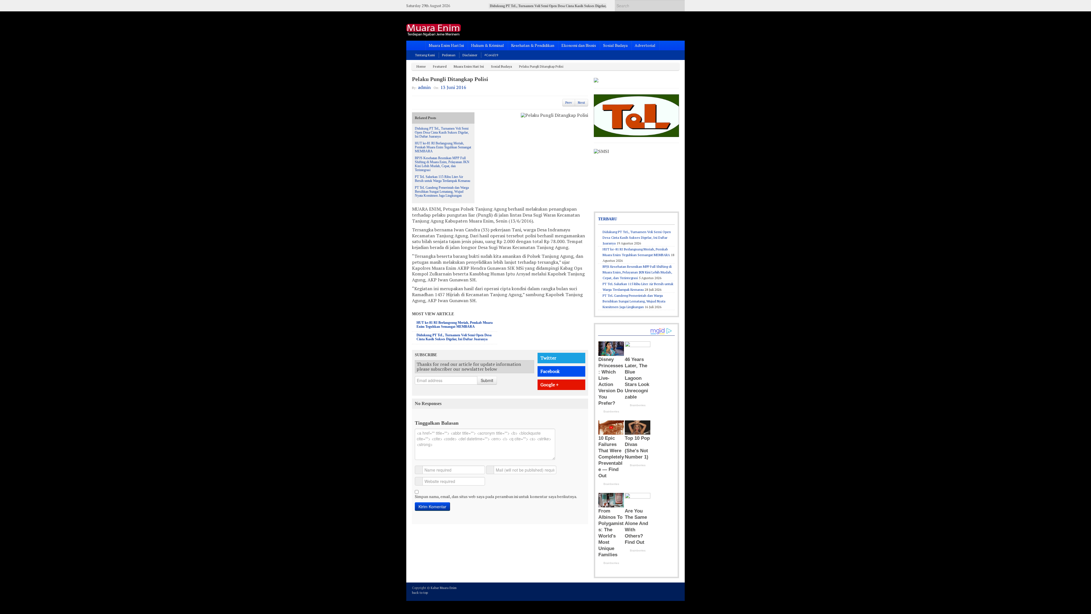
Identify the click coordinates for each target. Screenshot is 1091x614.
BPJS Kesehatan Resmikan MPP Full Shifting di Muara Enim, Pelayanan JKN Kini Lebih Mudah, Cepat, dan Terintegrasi (442, 164)
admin (424, 87)
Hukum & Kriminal (487, 45)
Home (421, 66)
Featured (440, 66)
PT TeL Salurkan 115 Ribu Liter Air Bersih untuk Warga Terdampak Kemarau (442, 179)
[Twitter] (652, 591)
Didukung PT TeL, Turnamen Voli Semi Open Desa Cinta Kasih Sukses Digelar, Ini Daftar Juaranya (442, 132)
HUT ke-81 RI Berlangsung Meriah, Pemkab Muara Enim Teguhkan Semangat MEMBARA (443, 147)
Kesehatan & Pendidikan (532, 45)
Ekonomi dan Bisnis (578, 45)
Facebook (550, 371)
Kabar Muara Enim (444, 588)
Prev (568, 102)
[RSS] (675, 591)
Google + (549, 384)
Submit (487, 380)
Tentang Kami (425, 55)
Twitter (548, 358)
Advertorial (645, 45)
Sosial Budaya (615, 45)
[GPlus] (668, 591)
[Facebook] (660, 591)
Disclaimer (470, 55)
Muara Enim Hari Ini (446, 45)
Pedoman (448, 55)
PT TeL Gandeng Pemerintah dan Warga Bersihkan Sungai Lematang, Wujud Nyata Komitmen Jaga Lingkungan (442, 192)
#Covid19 (491, 55)
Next (581, 102)
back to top (420, 593)
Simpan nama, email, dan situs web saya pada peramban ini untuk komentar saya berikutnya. (496, 496)
